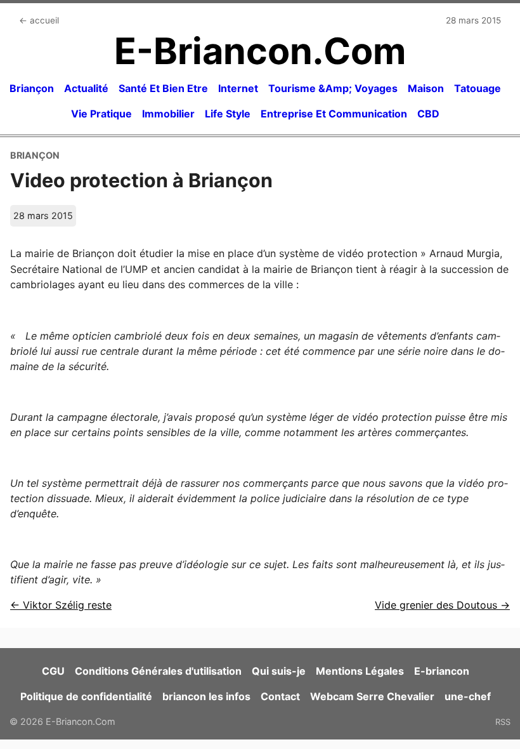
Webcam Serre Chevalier (372, 696)
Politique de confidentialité (86, 696)
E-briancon (441, 671)
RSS (502, 722)
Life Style (227, 113)
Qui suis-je (279, 671)
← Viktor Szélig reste (61, 605)
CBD (428, 113)
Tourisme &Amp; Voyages (333, 88)
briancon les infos (206, 696)
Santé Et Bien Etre (163, 88)
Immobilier (168, 113)
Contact (280, 696)
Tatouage (477, 88)
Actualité (86, 88)
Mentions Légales (360, 671)
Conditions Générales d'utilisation (158, 671)
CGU (53, 671)
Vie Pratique (101, 113)
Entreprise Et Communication (334, 113)
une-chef (468, 696)
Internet (238, 88)
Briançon (32, 88)
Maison (426, 88)
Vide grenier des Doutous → (442, 605)
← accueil (39, 20)
